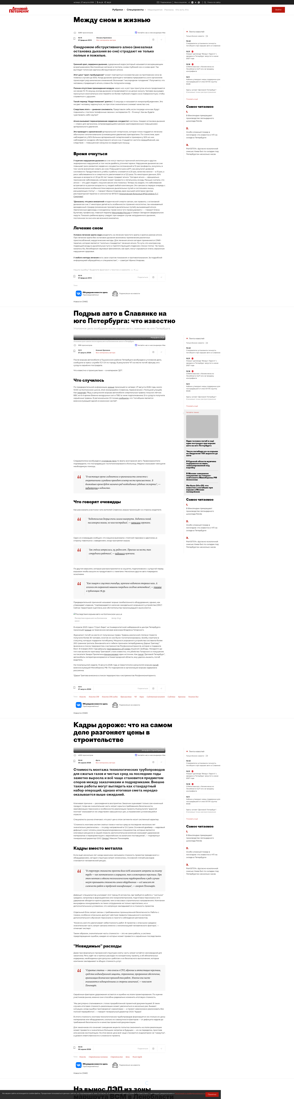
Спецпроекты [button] (135, 9)
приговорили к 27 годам (119, 649)
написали (135, 522)
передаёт (81, 393)
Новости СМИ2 (81, 302)
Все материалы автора (106, 40)
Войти (278, 10)
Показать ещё (192, 99)
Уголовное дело (193, 696)
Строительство (117, 1057)
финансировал (111, 654)
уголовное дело (109, 461)
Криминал (181, 696)
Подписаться (165, 2)
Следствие (171, 696)
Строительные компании (98, 1057)
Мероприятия (155, 10)
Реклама (169, 10)
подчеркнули (91, 488)
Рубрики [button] (118, 9)
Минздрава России (121, 213)
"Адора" (105, 838)
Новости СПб (94, 696)
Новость (82, 696)
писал (141, 654)
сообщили (124, 398)
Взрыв (142, 696)
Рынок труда (137, 1057)
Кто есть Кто (182, 10)
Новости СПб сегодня (110, 696)
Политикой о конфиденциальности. (190, 1093)
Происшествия (125, 696)
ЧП (135, 696)
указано (157, 587)
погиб (155, 665)
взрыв (111, 387)
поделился (120, 553)
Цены (128, 1057)
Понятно (212, 1094)
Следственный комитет (156, 696)
